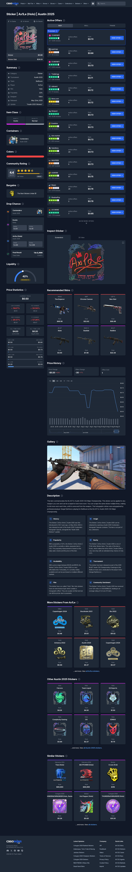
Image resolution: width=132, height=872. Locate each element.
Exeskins (54, 123)
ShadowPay (55, 197)
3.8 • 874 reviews (54, 203)
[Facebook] (15, 851)
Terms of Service (105, 856)
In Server (26, 21)
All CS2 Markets (120, 863)
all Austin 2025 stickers (92, 748)
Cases (60, 3)
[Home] (13, 3)
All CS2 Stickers (120, 849)
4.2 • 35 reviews (54, 129)
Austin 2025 (38, 77)
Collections (68, 3)
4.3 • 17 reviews (54, 92)
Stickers (77, 3)
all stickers (92, 825)
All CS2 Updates (120, 866)
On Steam (39, 21)
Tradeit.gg (55, 74)
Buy (60, 25)
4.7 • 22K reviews (54, 79)
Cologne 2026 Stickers (81, 859)
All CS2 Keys (119, 856)
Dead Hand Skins (79, 866)
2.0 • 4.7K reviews (54, 190)
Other (85, 3)
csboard (54, 86)
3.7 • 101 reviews (54, 104)
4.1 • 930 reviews (54, 141)
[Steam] (23, 851)
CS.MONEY (56, 35)
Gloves (52, 3)
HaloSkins (55, 148)
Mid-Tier (30, 3)
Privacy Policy (104, 859)
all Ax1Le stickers (92, 671)
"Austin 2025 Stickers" (35, 104)
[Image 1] (85, 487)
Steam (53, 185)
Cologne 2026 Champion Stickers (84, 856)
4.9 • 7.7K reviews (54, 215)
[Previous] (50, 467)
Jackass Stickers (79, 852)
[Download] (50, 486)
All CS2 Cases (119, 852)
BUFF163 (54, 49)
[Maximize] (123, 242)
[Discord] (8, 851)
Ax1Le (40, 85)
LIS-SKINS (55, 210)
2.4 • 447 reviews (54, 166)
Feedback (103, 849)
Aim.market (55, 136)
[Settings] (93, 4)
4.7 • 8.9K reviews (54, 41)
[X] (12, 851)
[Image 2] (88, 487)
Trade (112, 25)
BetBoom (39, 81)
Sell (86, 25)
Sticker (40, 73)
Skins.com (55, 99)
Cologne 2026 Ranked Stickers (84, 845)
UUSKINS (54, 173)
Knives (45, 3)
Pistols (23, 3)
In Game (13, 21)
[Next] (122, 467)
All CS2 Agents (120, 859)
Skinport (54, 111)
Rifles (38, 3)
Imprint (102, 866)
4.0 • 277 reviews (54, 153)
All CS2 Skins (119, 845)
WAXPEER (55, 160)
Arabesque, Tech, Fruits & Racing (84, 849)
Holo (41, 89)
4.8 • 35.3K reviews (55, 116)
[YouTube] (19, 851)
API (101, 845)
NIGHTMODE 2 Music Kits (81, 863)
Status (101, 852)
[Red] (25, 156)
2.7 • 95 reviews (54, 55)
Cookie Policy (104, 863)
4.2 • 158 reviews (54, 178)
